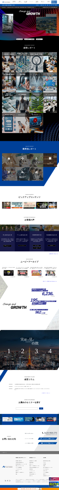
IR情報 (44, 465)
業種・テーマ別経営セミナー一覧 (34, 465)
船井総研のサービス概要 (33, 460)
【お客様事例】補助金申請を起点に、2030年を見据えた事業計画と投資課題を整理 (27, 384)
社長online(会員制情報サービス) (34, 467)
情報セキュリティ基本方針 (37, 480)
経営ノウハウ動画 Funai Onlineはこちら (50, 281)
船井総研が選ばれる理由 (46, 460)
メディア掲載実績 (45, 472)
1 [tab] (28, 34)
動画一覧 (17, 470)
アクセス (44, 462)
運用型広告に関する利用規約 (30, 479)
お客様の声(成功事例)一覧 (19, 462)
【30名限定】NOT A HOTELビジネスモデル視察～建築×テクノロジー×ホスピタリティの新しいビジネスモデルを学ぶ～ (32, 389)
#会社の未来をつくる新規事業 (29, 39)
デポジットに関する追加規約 (40, 479)
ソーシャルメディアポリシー (27, 480)
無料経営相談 (31, 462)
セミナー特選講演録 (19, 467)
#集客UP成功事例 (19, 39)
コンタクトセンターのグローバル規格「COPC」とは (23, 386)
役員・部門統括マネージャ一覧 (47, 467)
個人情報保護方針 (18, 480)
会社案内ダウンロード (46, 475)
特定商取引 (47, 479)
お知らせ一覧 (45, 470)
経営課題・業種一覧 (19, 460)
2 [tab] (29, 34)
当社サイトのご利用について (20, 479)
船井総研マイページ (32, 472)
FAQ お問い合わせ (45, 480)
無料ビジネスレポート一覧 (19, 465)
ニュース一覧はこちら (38, 7)
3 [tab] (30, 34)
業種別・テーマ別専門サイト (20, 472)
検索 (41, 408)
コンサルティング (32, 470)
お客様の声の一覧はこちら (53, 253)
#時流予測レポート (39, 39)
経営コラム (31, 475)
